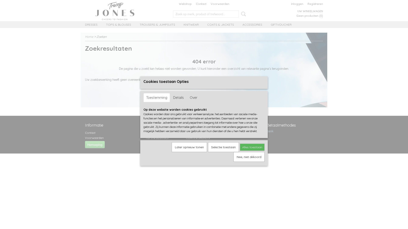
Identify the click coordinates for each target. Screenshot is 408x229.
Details (178, 97)
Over (193, 97)
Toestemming (156, 97)
